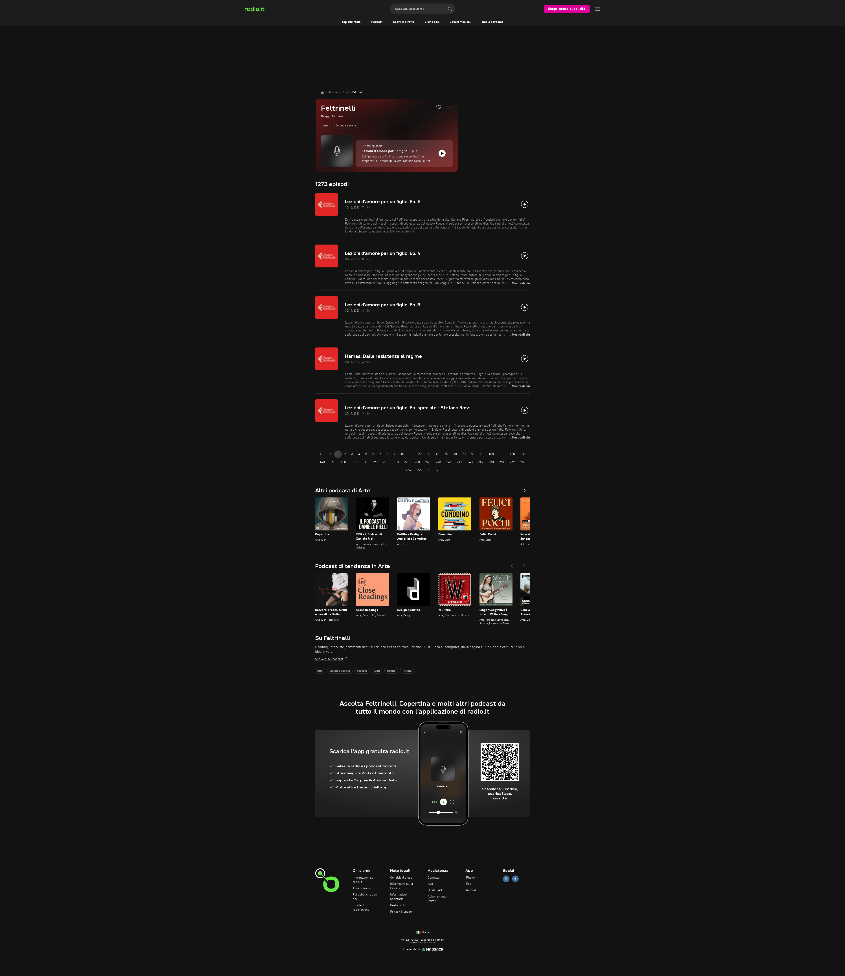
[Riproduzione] (442, 153)
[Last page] (437, 470)
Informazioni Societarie (398, 897)
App (430, 883)
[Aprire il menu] (597, 8)
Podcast (376, 22)
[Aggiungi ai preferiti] (438, 106)
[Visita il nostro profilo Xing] (515, 878)
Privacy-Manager (401, 911)
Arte (326, 125)
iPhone (470, 877)
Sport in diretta (403, 22)
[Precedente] (512, 488)
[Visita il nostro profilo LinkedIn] (506, 878)
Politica (406, 671)
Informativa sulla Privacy (401, 886)
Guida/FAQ (435, 890)
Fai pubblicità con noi (365, 897)
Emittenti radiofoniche (361, 907)
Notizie (391, 671)
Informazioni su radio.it (363, 880)
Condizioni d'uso (401, 877)
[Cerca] (449, 8)
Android (470, 890)
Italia (425, 932)
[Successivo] (524, 488)
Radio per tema (492, 22)
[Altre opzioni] (450, 107)
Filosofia (362, 671)
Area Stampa (361, 888)
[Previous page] (330, 454)
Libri (377, 671)
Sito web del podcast (329, 659)
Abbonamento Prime (437, 899)
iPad (468, 883)
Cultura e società (346, 125)
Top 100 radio (351, 22)
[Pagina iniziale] (322, 92)
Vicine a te (432, 22)
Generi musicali (461, 22)
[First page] (321, 454)
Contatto (433, 877)
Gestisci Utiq (398, 905)
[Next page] (428, 470)
